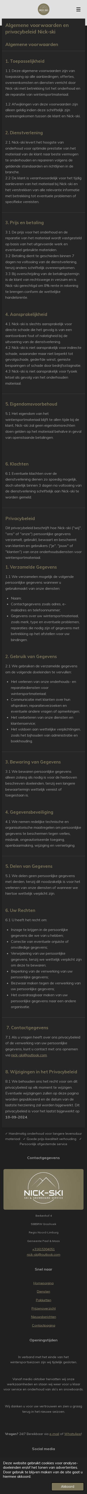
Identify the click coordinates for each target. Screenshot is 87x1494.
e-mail (54, 1434)
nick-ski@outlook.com (29, 1055)
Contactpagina (43, 1325)
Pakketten (43, 1300)
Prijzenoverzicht (44, 1308)
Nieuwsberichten (43, 1317)
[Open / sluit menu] (78, 9)
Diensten (43, 1291)
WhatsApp (72, 1434)
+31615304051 (43, 1249)
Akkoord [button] (67, 1486)
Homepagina (43, 1283)
